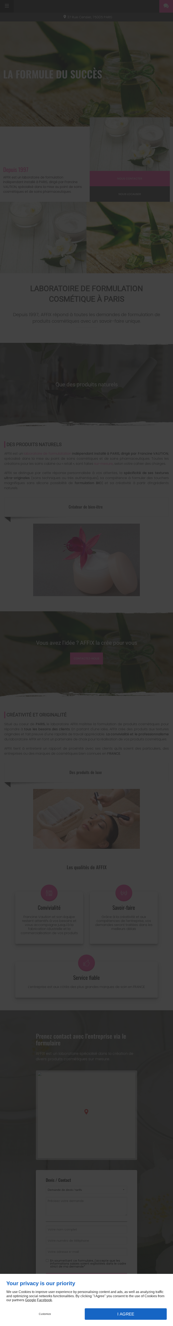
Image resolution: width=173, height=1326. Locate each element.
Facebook (44, 1300)
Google (30, 1300)
